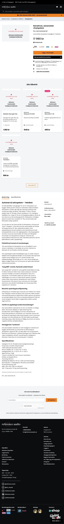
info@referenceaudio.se (30, 432)
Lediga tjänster (48, 443)
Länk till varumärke (42, 71)
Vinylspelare (28, 19)
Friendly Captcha (41, 407)
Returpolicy (5, 464)
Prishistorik (38, 42)
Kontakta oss (47, 441)
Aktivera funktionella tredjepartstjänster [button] (16, 36)
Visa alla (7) (32, 185)
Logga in (46, 448)
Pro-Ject (47, 216)
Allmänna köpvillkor (7, 450)
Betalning (4, 455)
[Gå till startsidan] (9, 7)
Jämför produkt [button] (51, 225)
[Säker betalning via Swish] (13, 510)
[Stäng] (61, 15)
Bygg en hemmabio (49, 457)
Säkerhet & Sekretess (8, 459)
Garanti (4, 462)
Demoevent (47, 450)
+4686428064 (27, 430)
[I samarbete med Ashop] (54, 510)
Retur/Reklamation (49, 464)
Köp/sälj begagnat (49, 446)
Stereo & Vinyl (5, 19)
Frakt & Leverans (6, 457)
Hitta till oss (47, 439)
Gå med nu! (51, 400)
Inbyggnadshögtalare (50, 455)
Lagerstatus (5, 453)
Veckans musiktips (49, 453)
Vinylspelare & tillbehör (17, 19)
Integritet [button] (46, 462)
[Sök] (3, 11)
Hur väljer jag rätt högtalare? (52, 459)
